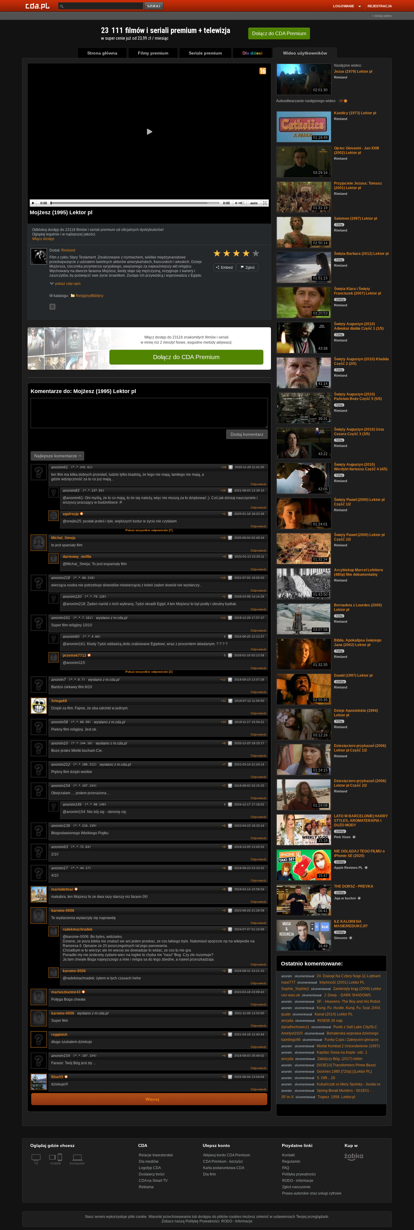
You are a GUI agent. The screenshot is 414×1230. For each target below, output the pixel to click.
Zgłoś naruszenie (296, 1187)
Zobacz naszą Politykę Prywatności (190, 1221)
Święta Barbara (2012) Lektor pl (361, 254)
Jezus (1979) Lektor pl (353, 71)
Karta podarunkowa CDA (223, 1168)
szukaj (154, 6)
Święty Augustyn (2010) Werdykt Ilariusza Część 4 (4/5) (360, 466)
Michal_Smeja (63, 538)
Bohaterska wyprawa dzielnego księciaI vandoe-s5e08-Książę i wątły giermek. (330, 1035)
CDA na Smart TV (153, 1180)
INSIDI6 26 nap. (330, 1020)
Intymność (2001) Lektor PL (342, 982)
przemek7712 (74, 655)
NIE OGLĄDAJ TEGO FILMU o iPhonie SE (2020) (359, 853)
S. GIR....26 (326, 1078)
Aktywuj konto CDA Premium (226, 1155)
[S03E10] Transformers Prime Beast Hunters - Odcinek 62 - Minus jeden (328, 1067)
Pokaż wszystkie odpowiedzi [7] (148, 530)
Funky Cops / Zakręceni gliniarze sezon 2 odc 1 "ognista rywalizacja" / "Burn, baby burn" (330, 1042)
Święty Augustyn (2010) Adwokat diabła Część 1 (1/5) (359, 326)
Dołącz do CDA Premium (186, 357)
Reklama (146, 1187)
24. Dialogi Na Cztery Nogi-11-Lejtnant (348, 976)
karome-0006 (62, 910)
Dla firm (209, 1174)
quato (286, 1014)
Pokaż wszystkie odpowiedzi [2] (148, 671)
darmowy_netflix (77, 557)
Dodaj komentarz (247, 434)
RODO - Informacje (236, 1221)
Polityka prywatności (299, 1174)
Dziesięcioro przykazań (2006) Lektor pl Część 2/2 (360, 783)
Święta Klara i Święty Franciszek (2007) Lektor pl (357, 291)
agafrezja (71, 514)
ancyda (287, 1020)
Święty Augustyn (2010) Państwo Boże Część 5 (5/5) (358, 396)
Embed (226, 267)
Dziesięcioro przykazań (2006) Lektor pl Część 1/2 (360, 748)
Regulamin (291, 1161)
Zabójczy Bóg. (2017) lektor (339, 1059)
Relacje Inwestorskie (156, 1155)
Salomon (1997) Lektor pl (355, 218)
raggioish (59, 1034)
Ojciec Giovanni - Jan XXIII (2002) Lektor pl (356, 150)
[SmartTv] (60, 1167)
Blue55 (57, 1077)
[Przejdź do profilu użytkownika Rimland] (39, 256)
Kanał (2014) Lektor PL (334, 1014)
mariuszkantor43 (66, 992)
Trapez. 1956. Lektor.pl (336, 1097)
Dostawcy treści (152, 1174)
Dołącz (279, 33)
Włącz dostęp (43, 239)
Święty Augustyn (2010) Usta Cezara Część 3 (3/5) (359, 431)
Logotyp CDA (150, 1168)
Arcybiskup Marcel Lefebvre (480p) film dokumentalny (358, 572)
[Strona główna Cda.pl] (38, 6)
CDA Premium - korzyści (223, 1161)
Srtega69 (59, 701)
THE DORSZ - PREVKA (353, 886)
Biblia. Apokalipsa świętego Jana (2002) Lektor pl (357, 642)
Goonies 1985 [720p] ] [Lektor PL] (344, 1071)
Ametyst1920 (292, 1033)
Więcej (152, 1099)
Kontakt (288, 1155)
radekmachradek (77, 929)
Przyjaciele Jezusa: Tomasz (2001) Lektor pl (358, 185)
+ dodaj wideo (382, 16)
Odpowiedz (258, 484)
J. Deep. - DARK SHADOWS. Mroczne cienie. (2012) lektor (326, 997)
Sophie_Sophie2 (295, 989)
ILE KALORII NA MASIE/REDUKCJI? (351, 923)
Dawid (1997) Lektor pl (353, 675)
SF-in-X (287, 1097)
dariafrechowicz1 (295, 1027)
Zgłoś (250, 267)
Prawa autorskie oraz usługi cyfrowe (312, 1193)
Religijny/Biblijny (89, 296)
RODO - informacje (297, 1180)
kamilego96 (291, 1040)
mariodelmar (62, 889)
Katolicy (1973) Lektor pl (355, 113)
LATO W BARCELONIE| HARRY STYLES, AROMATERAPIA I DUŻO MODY (361, 820)
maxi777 (288, 982)
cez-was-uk (290, 995)
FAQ (285, 1168)
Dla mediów (149, 1161)
